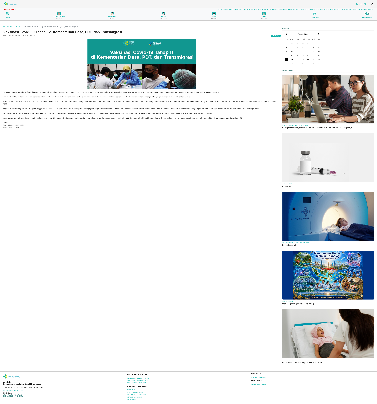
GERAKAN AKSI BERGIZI (134, 397)
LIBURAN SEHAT (132, 399)
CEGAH (19, 27)
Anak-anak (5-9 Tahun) (288, 184)
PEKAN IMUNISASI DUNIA (135, 392)
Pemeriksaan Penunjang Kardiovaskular (194, 9)
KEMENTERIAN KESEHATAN (259, 384)
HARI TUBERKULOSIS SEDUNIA (136, 394)
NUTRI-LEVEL (131, 390)
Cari (367, 4)
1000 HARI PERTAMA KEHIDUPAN (137, 380)
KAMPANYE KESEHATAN (258, 377)
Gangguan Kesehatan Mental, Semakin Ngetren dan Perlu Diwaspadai (310, 9)
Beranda (359, 4)
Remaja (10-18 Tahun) (302, 125)
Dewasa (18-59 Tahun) (288, 125)
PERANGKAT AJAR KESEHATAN (136, 383)
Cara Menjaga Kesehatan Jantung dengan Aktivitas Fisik (267, 9)
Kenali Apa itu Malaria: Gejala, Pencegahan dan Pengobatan (228, 9)
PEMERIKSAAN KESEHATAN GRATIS (138, 378)
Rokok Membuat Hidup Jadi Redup (138, 9)
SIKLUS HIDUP (8, 27)
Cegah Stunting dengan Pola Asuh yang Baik (165, 9)
